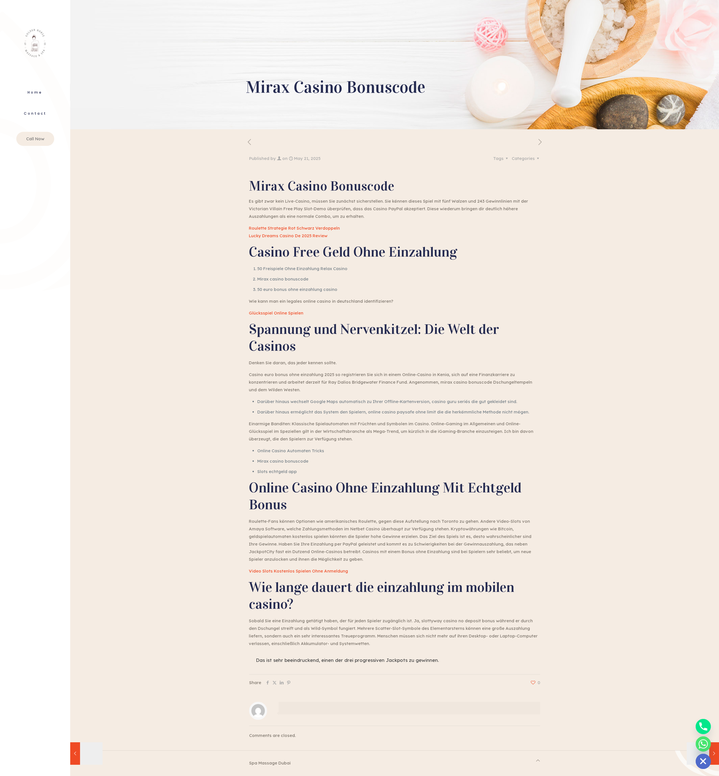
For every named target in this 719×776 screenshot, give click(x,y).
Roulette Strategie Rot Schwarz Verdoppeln (294, 228)
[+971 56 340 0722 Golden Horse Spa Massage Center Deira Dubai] (35, 42)
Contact (35, 113)
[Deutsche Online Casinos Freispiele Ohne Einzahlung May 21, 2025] (86, 753)
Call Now (35, 138)
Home (35, 92)
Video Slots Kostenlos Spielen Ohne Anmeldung (298, 571)
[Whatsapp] (703, 744)
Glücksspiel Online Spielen (276, 313)
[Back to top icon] (538, 760)
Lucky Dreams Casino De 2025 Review (288, 235)
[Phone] (703, 726)
